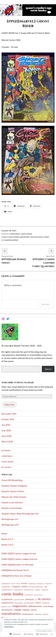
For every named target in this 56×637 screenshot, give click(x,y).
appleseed (32, 583)
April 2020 (6, 436)
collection (44, 590)
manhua (25, 609)
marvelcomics (37, 237)
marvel (33, 610)
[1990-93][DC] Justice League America (19, 559)
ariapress (48, 583)
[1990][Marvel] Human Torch (15, 570)
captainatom (18, 590)
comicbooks (28, 595)
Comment (45, 304)
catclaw (37, 590)
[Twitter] (7, 318)
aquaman (40, 583)
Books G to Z (7, 544)
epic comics (19, 603)
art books (6, 450)
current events (19, 599)
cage (45, 586)
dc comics (6, 467)
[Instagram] (3, 318)
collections (15, 234)
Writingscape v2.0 (10, 524)
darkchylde (29, 599)
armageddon (6, 586)
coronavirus (38, 595)
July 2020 (6, 425)
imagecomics (19, 605)
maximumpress (28, 614)
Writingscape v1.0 (10, 519)
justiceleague (48, 606)
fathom (38, 603)
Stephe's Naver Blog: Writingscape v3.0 (20, 513)
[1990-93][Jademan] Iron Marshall (17, 564)
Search (48, 369)
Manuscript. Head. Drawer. (14, 497)
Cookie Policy (9, 626)
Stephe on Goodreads (12, 508)
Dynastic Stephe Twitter (13, 491)
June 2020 (6, 430)
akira (18, 583)
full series (45, 603)
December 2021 (9, 413)
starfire (45, 614)
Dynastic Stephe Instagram (14, 485)
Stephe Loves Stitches (12, 502)
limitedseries (7, 610)
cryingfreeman (7, 599)
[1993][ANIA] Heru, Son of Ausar (17, 575)
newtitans (38, 614)
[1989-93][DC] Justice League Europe (19, 553)
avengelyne (16, 586)
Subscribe (9, 404)
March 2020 (7, 441)
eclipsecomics (8, 603)
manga (17, 609)
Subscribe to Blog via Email (18, 382)
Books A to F (7, 539)
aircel (13, 583)
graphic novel (6, 606)
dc (36, 599)
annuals (24, 583)
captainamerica (7, 590)
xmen (46, 237)
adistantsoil (6, 583)
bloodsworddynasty (36, 586)
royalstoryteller (11, 240)
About (4, 533)
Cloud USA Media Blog (12, 480)
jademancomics (35, 606)
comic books (26, 234)
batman (25, 586)
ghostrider (25, 237)
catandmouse (28, 590)
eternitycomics (29, 603)
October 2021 (8, 419)
